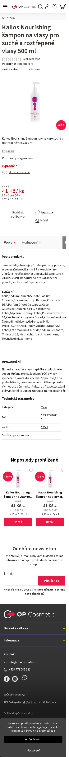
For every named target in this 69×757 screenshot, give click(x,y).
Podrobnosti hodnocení (17, 64)
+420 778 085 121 (19, 669)
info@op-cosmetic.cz (23, 662)
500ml (44, 427)
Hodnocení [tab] (30, 242)
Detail (18, 522)
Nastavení (33, 750)
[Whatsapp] (24, 679)
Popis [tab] (8, 242)
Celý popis (8, 151)
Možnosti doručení (19, 172)
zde (52, 731)
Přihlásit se (51, 581)
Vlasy (44, 407)
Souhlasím (35, 739)
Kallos (14, 70)
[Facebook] (7, 679)
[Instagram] (15, 679)
